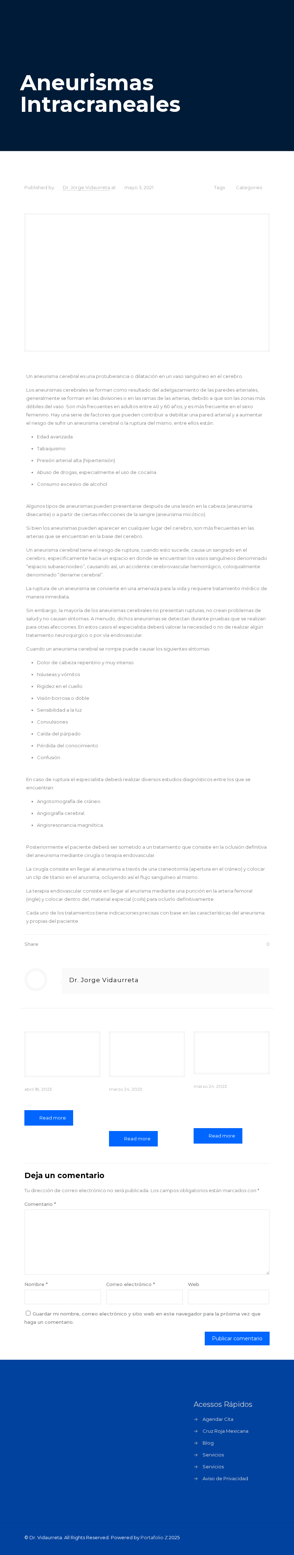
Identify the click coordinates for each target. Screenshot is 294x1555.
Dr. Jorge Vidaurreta (86, 187)
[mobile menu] (258, 25)
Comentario (40, 1204)
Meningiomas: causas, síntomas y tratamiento (226, 1107)
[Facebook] (224, 1537)
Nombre (36, 1284)
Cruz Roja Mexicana (225, 1431)
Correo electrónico (130, 1284)
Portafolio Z (154, 1537)
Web (193, 1284)
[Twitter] (234, 1537)
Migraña (38, 1099)
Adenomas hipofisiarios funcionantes (132, 1110)
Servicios (213, 1455)
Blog (208, 1443)
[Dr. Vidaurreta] (62, 25)
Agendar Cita (218, 1419)
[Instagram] (243, 1537)
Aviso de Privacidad (225, 1478)
